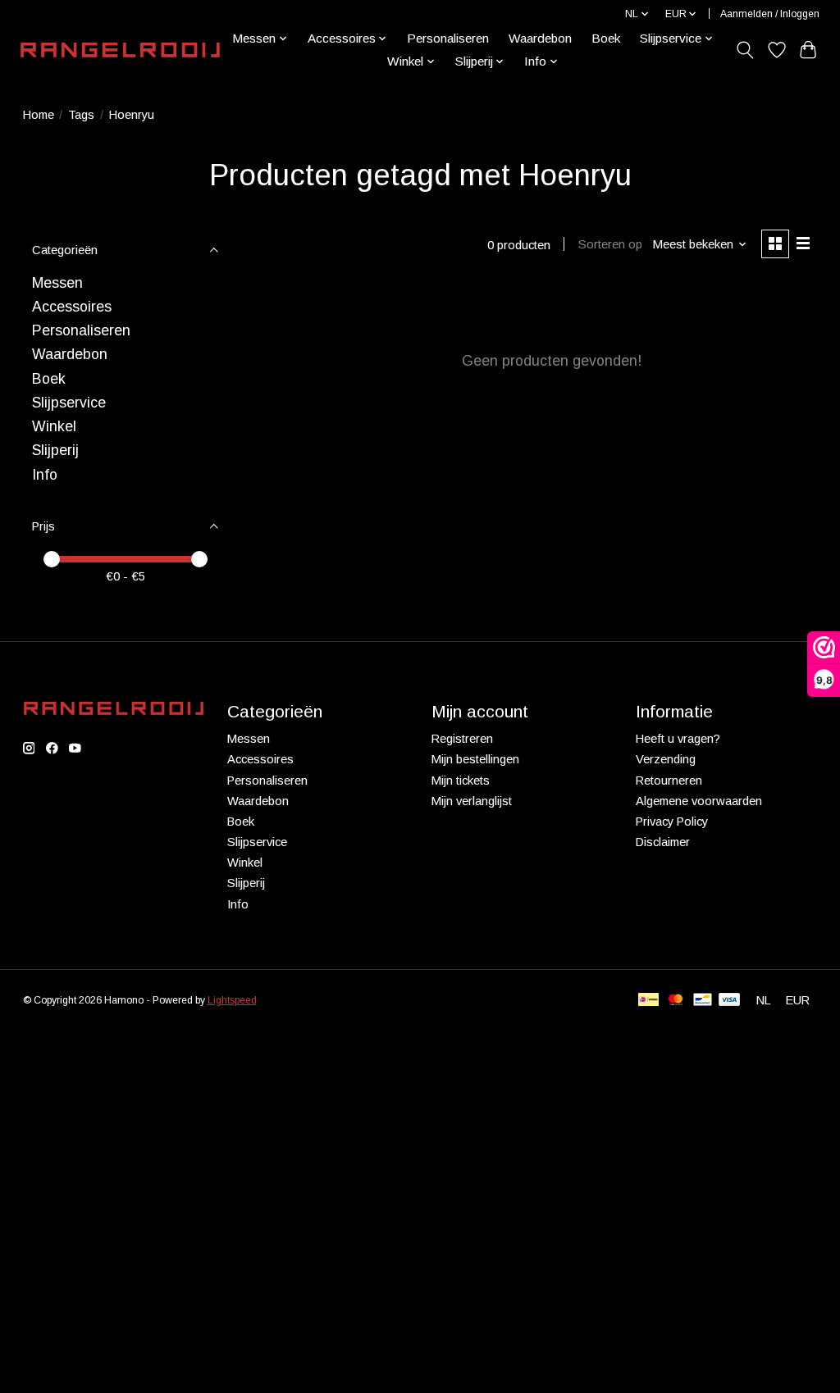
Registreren (462, 738)
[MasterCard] (676, 1000)
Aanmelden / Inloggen (769, 14)
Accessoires (72, 306)
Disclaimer (663, 842)
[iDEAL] (648, 1000)
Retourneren (669, 780)
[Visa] (729, 1000)
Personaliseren (448, 38)
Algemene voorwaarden (699, 801)
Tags (81, 114)
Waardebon (540, 38)
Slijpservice (69, 402)
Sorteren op (610, 244)
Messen (57, 283)
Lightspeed (232, 1000)
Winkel (54, 426)
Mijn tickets (460, 780)
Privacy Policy (672, 821)
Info (44, 475)
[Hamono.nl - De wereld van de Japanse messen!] (120, 50)
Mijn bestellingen (475, 759)
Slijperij (55, 450)
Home (38, 114)
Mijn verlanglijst (471, 801)
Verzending (666, 759)
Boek (605, 38)
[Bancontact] (702, 1000)
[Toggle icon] (744, 50)
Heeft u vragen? (678, 738)
